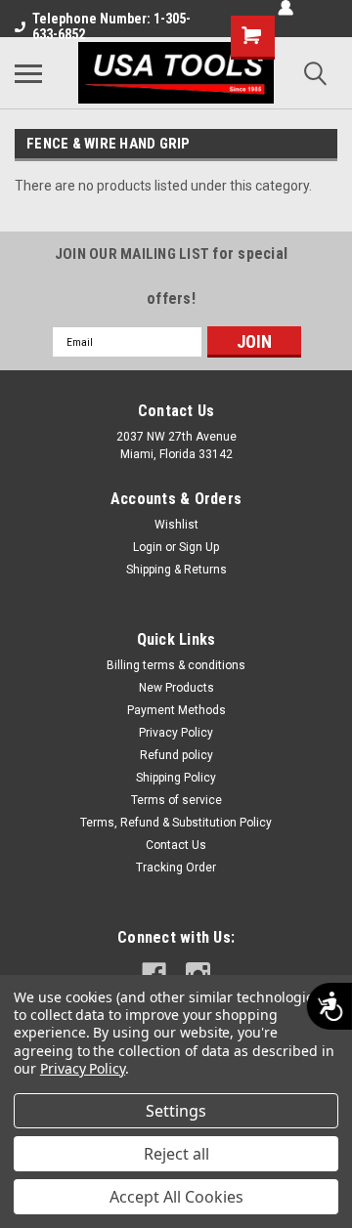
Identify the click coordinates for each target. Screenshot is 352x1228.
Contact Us (176, 845)
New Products (176, 688)
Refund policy (176, 755)
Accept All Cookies (176, 1196)
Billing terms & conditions (176, 665)
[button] (254, 342)
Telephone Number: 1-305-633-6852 (111, 26)
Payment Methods (176, 710)
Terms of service (176, 800)
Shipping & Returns (176, 569)
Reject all (176, 1153)
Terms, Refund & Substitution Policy (176, 822)
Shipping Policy (176, 777)
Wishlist (176, 524)
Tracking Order (176, 867)
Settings (176, 1111)
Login (147, 547)
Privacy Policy (176, 733)
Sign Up (199, 547)
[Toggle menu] (28, 73)
